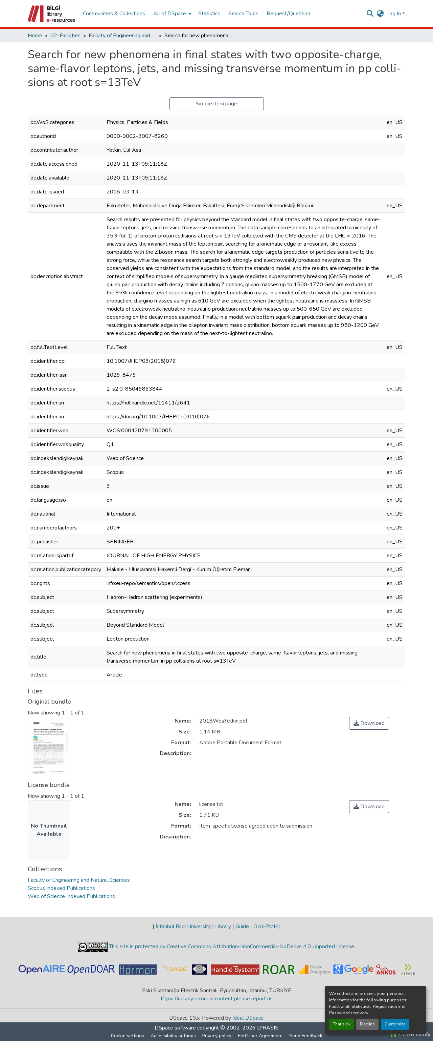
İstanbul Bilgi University (183, 926)
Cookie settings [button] (127, 1036)
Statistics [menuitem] (209, 13)
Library (223, 926)
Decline (367, 1024)
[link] (369, 723)
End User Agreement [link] (260, 1036)
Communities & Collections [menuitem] (114, 13)
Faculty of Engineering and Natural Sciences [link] (122, 35)
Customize (395, 1024)
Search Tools (243, 13)
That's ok (341, 1024)
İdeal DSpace (248, 1018)
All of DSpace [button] (169, 13)
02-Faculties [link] (65, 35)
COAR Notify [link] (414, 1034)
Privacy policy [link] (216, 1036)
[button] (52, 13)
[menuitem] (171, 13)
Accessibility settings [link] (173, 1036)
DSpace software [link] (175, 1028)
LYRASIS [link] (267, 1028)
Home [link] (35, 35)
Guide (242, 926)
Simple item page (216, 103)
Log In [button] (394, 13)
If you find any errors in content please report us (217, 998)
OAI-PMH (265, 926)
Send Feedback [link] (305, 1036)
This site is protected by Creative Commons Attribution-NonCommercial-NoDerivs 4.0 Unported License (231, 946)
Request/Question (288, 13)
